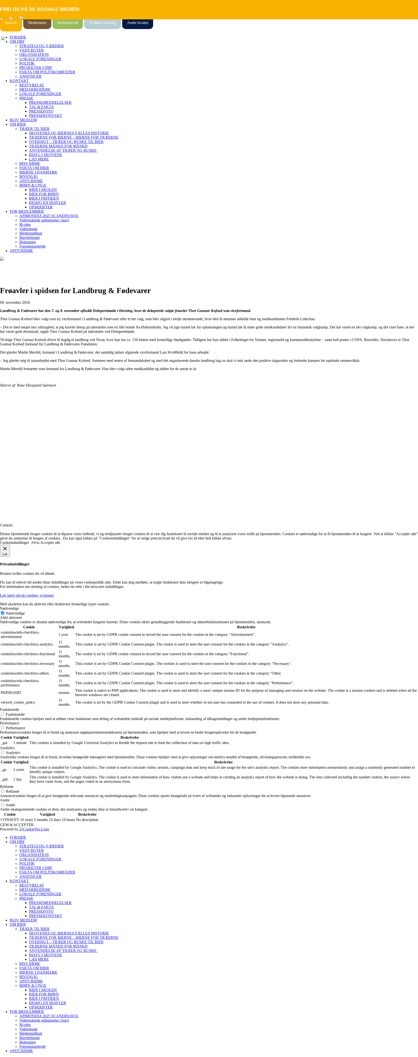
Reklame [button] (7, 786)
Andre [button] (5, 800)
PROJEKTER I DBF (35, 68)
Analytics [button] (7, 748)
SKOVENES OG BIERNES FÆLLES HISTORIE (69, 133)
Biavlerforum (29, 238)
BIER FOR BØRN (44, 194)
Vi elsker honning (102, 23)
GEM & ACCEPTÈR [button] (17, 825)
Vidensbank (28, 229)
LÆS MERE (39, 159)
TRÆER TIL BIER (34, 129)
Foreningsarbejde (32, 246)
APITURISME (31, 181)
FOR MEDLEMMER (27, 211)
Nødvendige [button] (9, 608)
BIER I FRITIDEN (44, 198)
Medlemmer (37, 23)
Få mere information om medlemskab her (31, 422)
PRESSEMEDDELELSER (50, 102)
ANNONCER (30, 76)
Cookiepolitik (10, 427)
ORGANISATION (34, 55)
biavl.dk (11, 23)
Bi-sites (25, 224)
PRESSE (26, 98)
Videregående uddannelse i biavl (44, 220)
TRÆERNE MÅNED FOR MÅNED (58, 146)
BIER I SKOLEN (43, 190)
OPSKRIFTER (41, 207)
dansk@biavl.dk (24, 466)
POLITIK (27, 63)
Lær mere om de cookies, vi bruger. (27, 595)
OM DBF (17, 41)
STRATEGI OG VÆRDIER (41, 46)
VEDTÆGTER (31, 50)
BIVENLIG (28, 177)
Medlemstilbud (30, 233)
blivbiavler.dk (67, 23)
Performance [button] (9, 723)
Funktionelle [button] (9, 709)
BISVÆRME (29, 163)
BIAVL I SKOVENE (45, 155)
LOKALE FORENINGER (40, 59)
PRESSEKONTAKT (45, 116)
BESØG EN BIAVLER (47, 203)
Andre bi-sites (137, 23)
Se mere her (9, 517)
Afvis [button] (35, 542)
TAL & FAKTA (41, 107)
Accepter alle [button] (50, 542)
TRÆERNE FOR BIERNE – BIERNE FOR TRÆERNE (74, 137)
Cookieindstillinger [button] (14, 542)
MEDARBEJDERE (35, 89)
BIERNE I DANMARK (38, 172)
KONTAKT (19, 81)
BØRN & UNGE (32, 185)
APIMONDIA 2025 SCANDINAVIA (48, 216)
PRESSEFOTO (41, 111)
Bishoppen (27, 242)
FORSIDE (18, 37)
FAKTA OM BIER (34, 168)
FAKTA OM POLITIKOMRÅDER (47, 72)
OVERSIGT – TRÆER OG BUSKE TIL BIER (66, 142)
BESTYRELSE (31, 85)
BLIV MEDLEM (23, 120)
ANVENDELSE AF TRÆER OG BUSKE (63, 150)
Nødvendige (15, 613)
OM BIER (18, 124)
